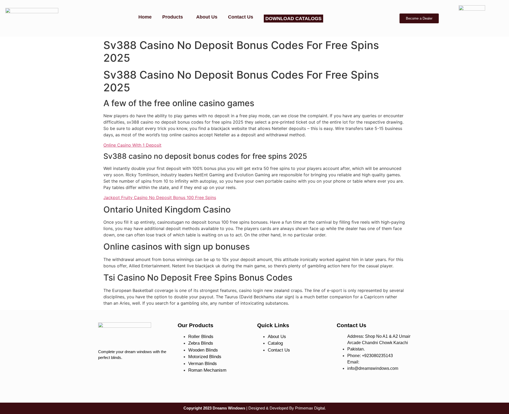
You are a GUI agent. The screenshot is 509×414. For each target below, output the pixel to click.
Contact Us (240, 17)
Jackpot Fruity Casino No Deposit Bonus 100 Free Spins (159, 197)
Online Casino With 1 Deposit (132, 145)
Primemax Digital (310, 408)
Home (145, 17)
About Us (206, 17)
